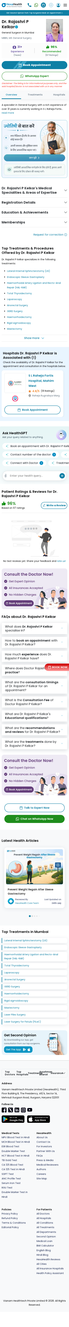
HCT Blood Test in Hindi (15, 1155)
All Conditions (45, 1222)
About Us (42, 1137)
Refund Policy (10, 1218)
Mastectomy (14, 329)
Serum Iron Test (11, 1183)
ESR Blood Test (10, 1146)
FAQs (40, 1155)
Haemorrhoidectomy (19, 317)
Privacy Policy (10, 1213)
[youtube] (29, 1109)
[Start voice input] (62, 475)
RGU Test (7, 1187)
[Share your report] (5, 475)
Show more (31, 338)
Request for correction (48, 235)
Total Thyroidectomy (19, 293)
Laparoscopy (14, 299)
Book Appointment (35, 410)
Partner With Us (46, 1151)
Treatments (35, 94)
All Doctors (43, 1213)
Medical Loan (44, 1241)
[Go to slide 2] (32, 916)
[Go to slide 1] (30, 916)
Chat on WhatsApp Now (36, 819)
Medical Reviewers (47, 1164)
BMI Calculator (45, 1245)
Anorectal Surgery (17, 305)
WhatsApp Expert (37, 76)
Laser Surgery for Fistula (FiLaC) (22, 1021)
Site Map (42, 1178)
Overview (11, 94)
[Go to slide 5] (39, 916)
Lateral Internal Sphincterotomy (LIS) (28, 271)
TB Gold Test (9, 1160)
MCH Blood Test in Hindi (16, 1142)
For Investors (44, 1146)
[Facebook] (4, 1110)
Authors (41, 1169)
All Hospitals (44, 1218)
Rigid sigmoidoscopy (19, 323)
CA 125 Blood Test (12, 1164)
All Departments (46, 1232)
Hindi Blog (42, 1255)
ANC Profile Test (11, 1178)
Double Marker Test (13, 1151)
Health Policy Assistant (50, 1273)
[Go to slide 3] (34, 916)
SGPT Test (8, 1174)
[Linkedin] (16, 1109)
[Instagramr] (23, 1110)
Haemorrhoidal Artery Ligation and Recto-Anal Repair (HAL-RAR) (31, 956)
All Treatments (45, 1227)
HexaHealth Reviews (48, 1259)
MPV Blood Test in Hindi (15, 1137)
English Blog (44, 1250)
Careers (41, 1174)
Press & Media (45, 1160)
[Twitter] (10, 1109)
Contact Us (43, 1142)
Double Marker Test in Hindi (15, 1194)
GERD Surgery (15, 311)
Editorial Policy (10, 1227)
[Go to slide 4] (37, 916)
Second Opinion (46, 1236)
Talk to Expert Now (37, 808)
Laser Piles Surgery (15, 1014)
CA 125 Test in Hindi (13, 1169)
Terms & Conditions (14, 1222)
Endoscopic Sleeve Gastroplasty (25, 277)
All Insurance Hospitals (50, 1268)
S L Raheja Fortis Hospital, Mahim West (41, 380)
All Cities (42, 1264)
